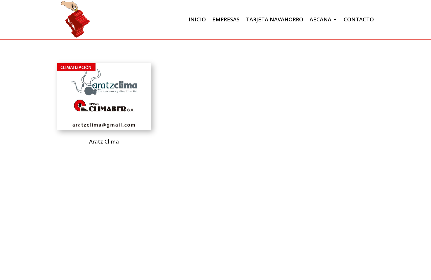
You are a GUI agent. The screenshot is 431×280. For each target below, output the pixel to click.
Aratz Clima (104, 141)
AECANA (320, 19)
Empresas (226, 19)
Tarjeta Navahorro (274, 19)
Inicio (197, 19)
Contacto (359, 19)
